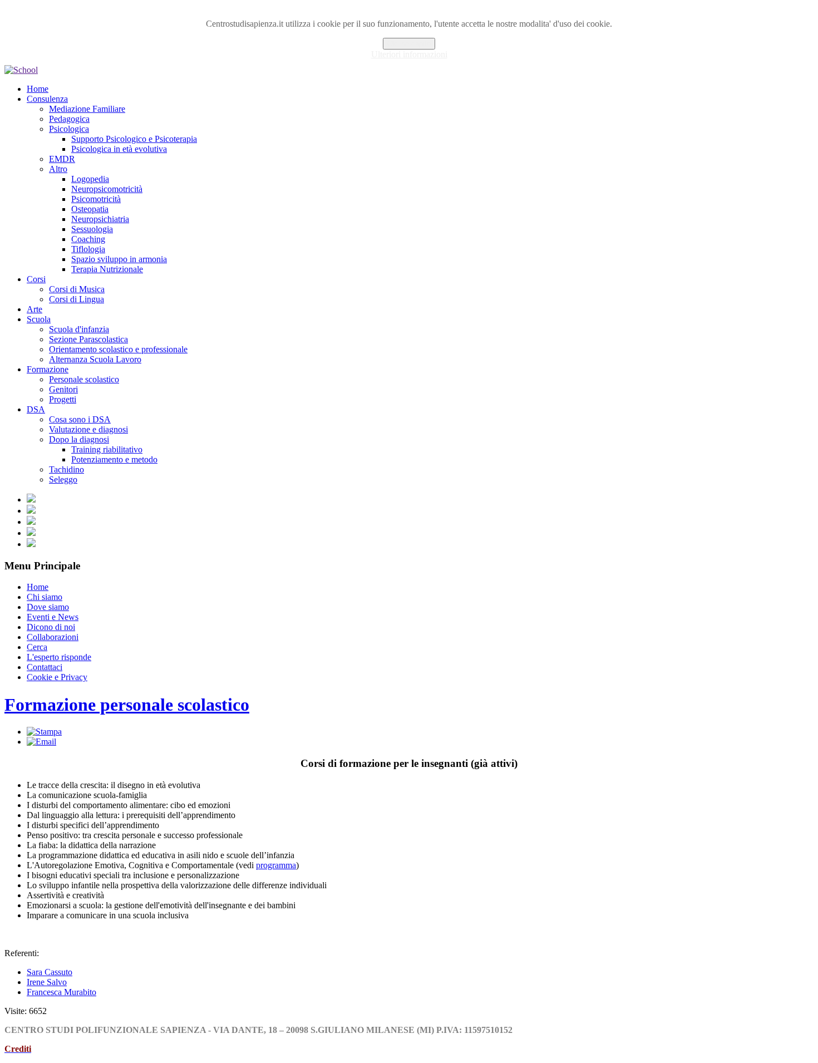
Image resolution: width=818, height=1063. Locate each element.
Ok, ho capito (409, 44)
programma (276, 865)
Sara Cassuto (49, 972)
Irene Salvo (47, 982)
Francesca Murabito (61, 992)
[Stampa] (44, 731)
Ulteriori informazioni (409, 54)
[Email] (41, 741)
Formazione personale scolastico (126, 705)
